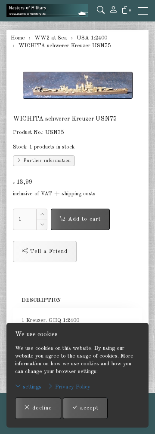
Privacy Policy (71, 387)
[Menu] (145, 11)
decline (41, 408)
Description (41, 300)
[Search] (101, 10)
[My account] (113, 10)
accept (88, 408)
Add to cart (83, 219)
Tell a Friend (48, 251)
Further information (46, 160)
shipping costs (79, 194)
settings (31, 387)
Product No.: (28, 132)
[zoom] (77, 85)
